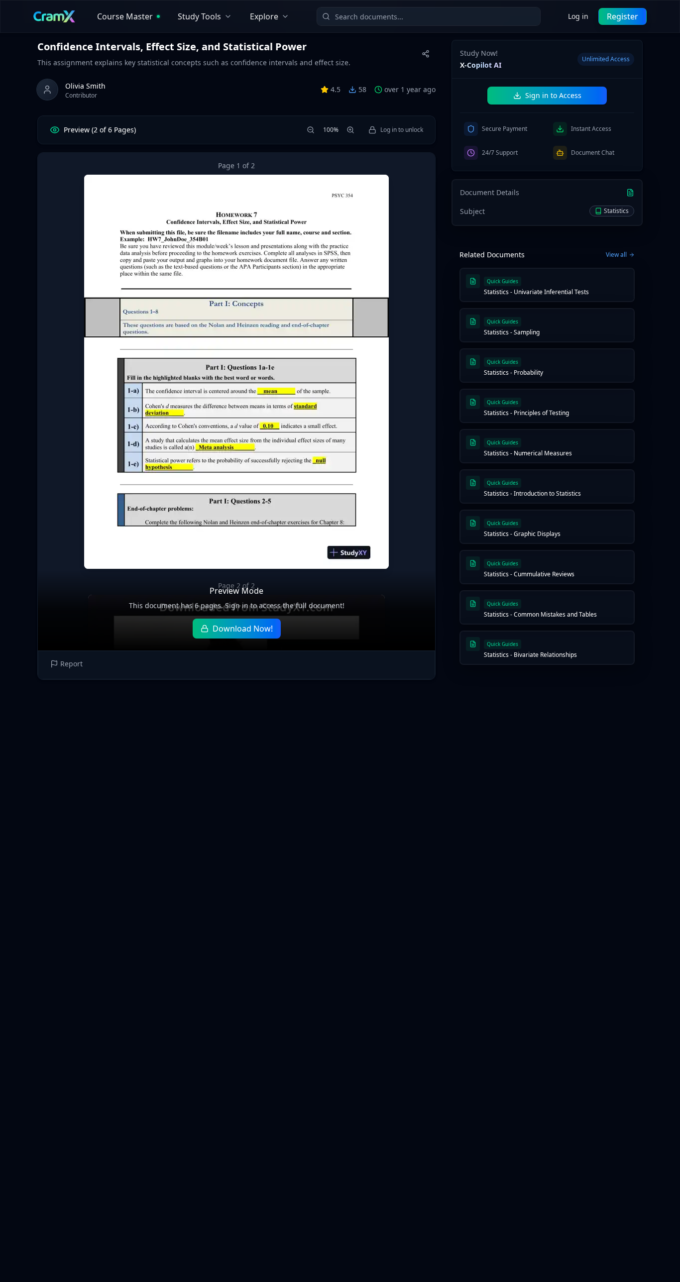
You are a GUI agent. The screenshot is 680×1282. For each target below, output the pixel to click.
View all (616, 255)
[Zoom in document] (350, 130)
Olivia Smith (85, 86)
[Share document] (426, 54)
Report (71, 663)
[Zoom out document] (311, 130)
